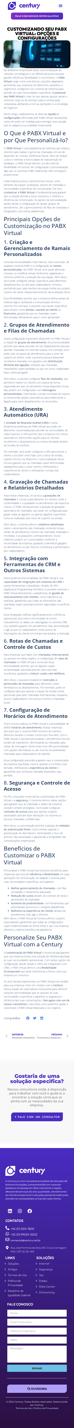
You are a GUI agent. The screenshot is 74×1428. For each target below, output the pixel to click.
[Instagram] (19, 1210)
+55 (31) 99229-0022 (24, 1234)
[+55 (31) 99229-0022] (7, 1234)
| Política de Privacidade (45, 1408)
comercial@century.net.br (26, 1240)
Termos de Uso (24, 1408)
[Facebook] (29, 1210)
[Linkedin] (9, 1210)
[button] (61, 6)
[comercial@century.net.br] (7, 1239)
